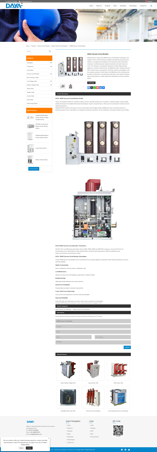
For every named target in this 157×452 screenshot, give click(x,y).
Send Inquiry (133, 5)
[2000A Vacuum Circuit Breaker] (62, 87)
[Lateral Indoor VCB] (93, 369)
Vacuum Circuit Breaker (44, 46)
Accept (29, 448)
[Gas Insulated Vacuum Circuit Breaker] (118, 397)
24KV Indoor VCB (118, 383)
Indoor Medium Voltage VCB (68, 383)
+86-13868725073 (35, 432)
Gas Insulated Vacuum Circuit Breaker (118, 411)
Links (92, 425)
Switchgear (30, 62)
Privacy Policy (25, 444)
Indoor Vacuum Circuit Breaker (59, 46)
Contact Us (143, 5)
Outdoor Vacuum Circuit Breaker (81, 309)
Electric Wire (30, 88)
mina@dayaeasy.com (26, 1)
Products (107, 5)
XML (91, 434)
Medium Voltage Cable (33, 85)
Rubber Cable (30, 92)
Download (123, 5)
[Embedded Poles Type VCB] (68, 397)
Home (91, 5)
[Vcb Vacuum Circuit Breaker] (93, 397)
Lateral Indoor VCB (93, 383)
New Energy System (32, 103)
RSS (91, 431)
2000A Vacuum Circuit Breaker (77, 46)
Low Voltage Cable (32, 81)
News (115, 5)
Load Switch (30, 70)
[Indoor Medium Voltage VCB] (68, 369)
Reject (21, 448)
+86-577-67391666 (12, 1)
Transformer (30, 66)
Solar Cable (30, 99)
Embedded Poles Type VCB (68, 411)
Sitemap (92, 428)
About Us (99, 5)
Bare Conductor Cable (33, 77)
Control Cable (30, 96)
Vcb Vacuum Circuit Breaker (93, 411)
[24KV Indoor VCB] (118, 369)
